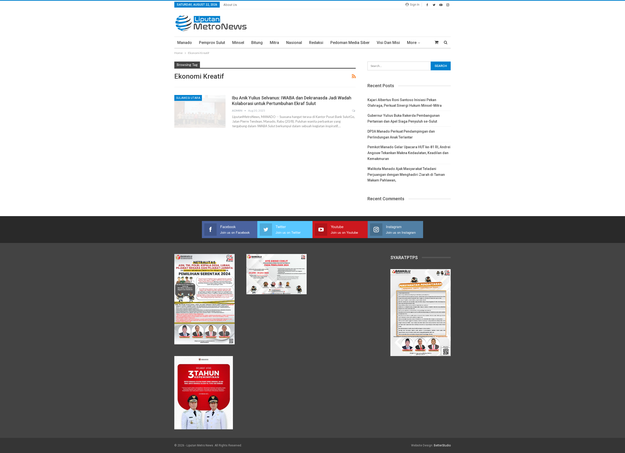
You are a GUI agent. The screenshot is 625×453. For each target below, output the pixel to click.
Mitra (274, 42)
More (412, 42)
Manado (184, 42)
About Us (230, 5)
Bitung (257, 42)
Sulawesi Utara (188, 98)
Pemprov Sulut (212, 42)
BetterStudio (442, 445)
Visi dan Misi (388, 42)
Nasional (294, 42)
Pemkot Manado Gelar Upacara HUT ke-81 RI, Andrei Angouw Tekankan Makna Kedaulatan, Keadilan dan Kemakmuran (408, 153)
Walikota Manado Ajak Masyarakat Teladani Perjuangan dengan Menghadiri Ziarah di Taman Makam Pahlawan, (406, 174)
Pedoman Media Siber (350, 42)
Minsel (238, 42)
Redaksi (316, 42)
